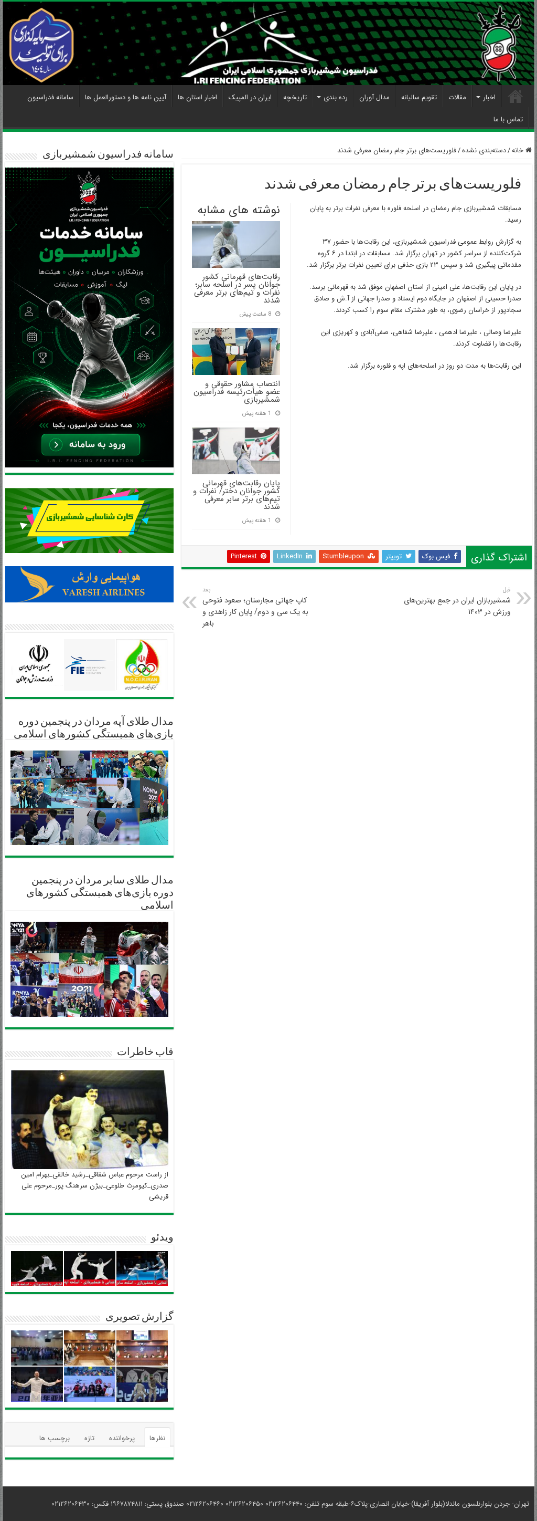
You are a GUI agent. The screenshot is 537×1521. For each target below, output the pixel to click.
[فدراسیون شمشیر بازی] (268, 43)
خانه (518, 150)
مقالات (457, 97)
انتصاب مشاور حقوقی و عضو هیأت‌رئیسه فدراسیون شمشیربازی (237, 392)
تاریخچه (295, 97)
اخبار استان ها (197, 97)
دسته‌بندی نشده (484, 150)
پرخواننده (122, 1438)
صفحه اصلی (515, 96)
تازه (89, 1438)
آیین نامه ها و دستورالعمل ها (125, 97)
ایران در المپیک (250, 97)
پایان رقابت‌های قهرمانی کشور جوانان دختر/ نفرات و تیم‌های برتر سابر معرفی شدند (236, 495)
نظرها (157, 1438)
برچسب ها (54, 1438)
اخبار (489, 97)
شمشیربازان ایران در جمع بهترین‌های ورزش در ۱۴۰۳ (457, 601)
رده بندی (336, 97)
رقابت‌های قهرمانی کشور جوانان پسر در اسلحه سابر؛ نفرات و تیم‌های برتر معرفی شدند (237, 288)
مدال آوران (374, 97)
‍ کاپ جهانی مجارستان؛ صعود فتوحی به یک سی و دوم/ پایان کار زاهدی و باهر (255, 607)
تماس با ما (508, 119)
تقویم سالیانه (419, 97)
